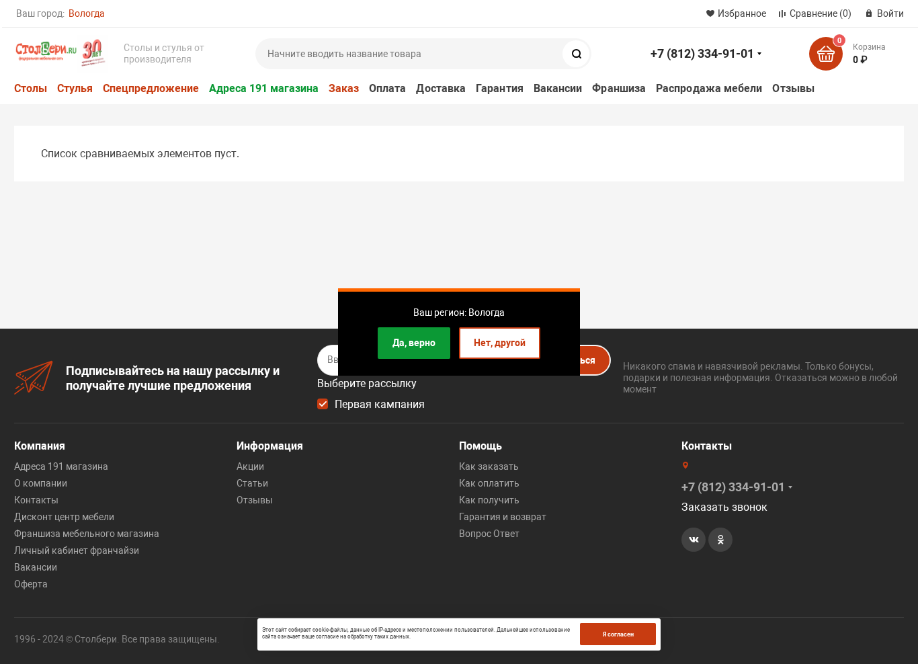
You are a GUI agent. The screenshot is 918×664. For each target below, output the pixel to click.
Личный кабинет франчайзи (76, 550)
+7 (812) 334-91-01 (702, 53)
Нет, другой (500, 342)
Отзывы (793, 88)
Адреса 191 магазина (264, 88)
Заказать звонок (724, 507)
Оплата (387, 88)
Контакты (36, 500)
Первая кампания (380, 404)
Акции (250, 466)
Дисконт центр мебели (64, 516)
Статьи (252, 483)
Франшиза (619, 88)
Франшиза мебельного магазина (86, 533)
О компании (40, 483)
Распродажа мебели (709, 88)
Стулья (75, 88)
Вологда (87, 13)
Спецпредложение (151, 88)
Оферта (31, 584)
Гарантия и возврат (502, 516)
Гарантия (500, 88)
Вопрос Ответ (489, 533)
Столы (30, 88)
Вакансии (558, 88)
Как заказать (489, 466)
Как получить (489, 500)
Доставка (441, 88)
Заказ (344, 88)
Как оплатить (489, 483)
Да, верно (413, 342)
